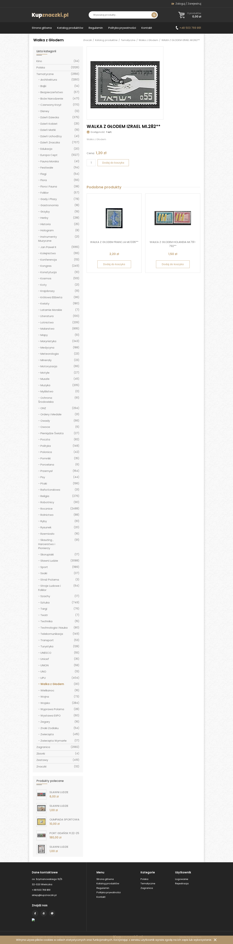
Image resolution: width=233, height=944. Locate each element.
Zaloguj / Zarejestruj (188, 3)
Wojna (44, 696)
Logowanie (181, 879)
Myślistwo (46, 391)
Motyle (45, 373)
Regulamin (96, 28)
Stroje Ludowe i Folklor (49, 588)
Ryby (43, 521)
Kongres (46, 266)
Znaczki (87, 40)
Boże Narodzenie (51, 98)
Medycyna (47, 347)
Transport (47, 640)
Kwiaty (44, 303)
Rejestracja (182, 883)
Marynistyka (48, 341)
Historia (45, 224)
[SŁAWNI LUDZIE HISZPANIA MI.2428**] (41, 808)
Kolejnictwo (48, 253)
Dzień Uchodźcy (51, 136)
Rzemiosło (47, 534)
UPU (43, 678)
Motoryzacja (48, 366)
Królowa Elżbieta (51, 297)
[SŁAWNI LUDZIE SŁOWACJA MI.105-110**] (41, 794)
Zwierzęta (47, 734)
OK (215, 940)
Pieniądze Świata (52, 433)
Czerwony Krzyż (50, 105)
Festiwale (46, 167)
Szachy (45, 596)
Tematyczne (128, 40)
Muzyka (45, 385)
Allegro (43, 913)
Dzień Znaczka (50, 142)
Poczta (45, 439)
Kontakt (146, 28)
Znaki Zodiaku (49, 728)
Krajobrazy (47, 291)
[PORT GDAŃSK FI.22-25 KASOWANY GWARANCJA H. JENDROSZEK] (41, 835)
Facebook (35, 913)
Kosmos (45, 278)
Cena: (91, 153)
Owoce (45, 427)
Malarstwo (47, 329)
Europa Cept (49, 155)
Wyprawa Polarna (52, 709)
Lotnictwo (47, 322)
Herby (44, 218)
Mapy (44, 335)
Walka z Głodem (148, 40)
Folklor (44, 193)
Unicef (44, 659)
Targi (43, 609)
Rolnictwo (47, 515)
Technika (46, 621)
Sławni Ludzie (49, 561)
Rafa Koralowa (50, 490)
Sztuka (45, 602)
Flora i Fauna (48, 186)
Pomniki (45, 458)
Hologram (47, 230)
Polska (40, 67)
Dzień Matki (48, 130)
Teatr (44, 615)
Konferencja (48, 260)
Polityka (45, 446)
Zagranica (43, 747)
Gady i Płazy (48, 199)
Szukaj (154, 15)
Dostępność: (98, 132)
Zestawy (42, 760)
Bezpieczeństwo (51, 92)
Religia (44, 496)
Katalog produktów (70, 28)
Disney (44, 111)
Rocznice (46, 508)
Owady (45, 421)
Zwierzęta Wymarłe (53, 741)
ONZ (43, 408)
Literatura (47, 316)
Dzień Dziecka (49, 117)
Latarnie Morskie (51, 310)
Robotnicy (47, 502)
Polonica (46, 452)
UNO (43, 671)
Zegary (45, 722)
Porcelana (47, 464)
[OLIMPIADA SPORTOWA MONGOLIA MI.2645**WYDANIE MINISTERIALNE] (41, 822)
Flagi (43, 174)
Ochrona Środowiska (46, 400)
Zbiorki (40, 753)
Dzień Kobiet (49, 124)
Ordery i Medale (51, 414)
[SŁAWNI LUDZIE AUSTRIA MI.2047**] (41, 849)
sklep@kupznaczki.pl (44, 895)
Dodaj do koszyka (113, 163)
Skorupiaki (47, 554)
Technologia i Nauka (54, 628)
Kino (39, 61)
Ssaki (43, 573)
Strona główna (42, 28)
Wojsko (45, 703)
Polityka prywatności (122, 28)
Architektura (48, 80)
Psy (42, 477)
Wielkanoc (47, 690)
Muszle (45, 379)
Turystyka (46, 646)
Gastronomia (49, 205)
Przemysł (46, 471)
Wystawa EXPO (50, 715)
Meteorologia (49, 354)
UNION (44, 665)
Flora (43, 180)
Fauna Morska (49, 161)
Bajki (43, 86)
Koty (43, 285)
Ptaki (43, 483)
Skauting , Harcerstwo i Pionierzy (46, 544)
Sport (44, 567)
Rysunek (45, 527)
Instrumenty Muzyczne (47, 239)
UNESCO (45, 653)
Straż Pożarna (49, 579)
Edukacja (46, 149)
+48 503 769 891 (190, 28)
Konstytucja (48, 272)
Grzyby (45, 211)
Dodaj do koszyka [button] (114, 264)
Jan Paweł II (48, 247)
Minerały (46, 360)
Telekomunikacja (51, 634)
